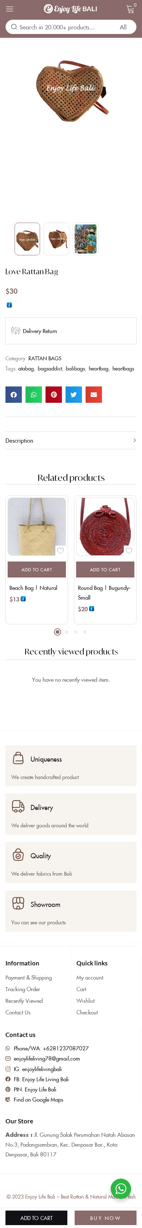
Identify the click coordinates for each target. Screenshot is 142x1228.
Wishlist (85, 1000)
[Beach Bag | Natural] (37, 526)
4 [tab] (85, 632)
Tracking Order (22, 989)
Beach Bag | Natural (33, 587)
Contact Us (18, 1012)
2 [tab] (66, 632)
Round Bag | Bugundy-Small (104, 592)
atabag (26, 368)
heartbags (123, 368)
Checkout (87, 1012)
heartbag (99, 368)
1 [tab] (57, 632)
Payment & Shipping (28, 977)
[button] (13, 394)
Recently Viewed (24, 1000)
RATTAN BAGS (45, 358)
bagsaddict (50, 368)
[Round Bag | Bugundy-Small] (105, 526)
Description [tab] (19, 440)
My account (89, 977)
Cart (81, 989)
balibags (75, 368)
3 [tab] (76, 632)
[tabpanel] (37, 559)
